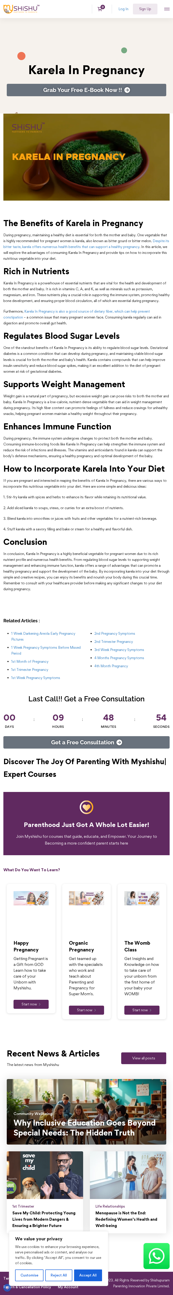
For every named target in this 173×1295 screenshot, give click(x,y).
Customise (29, 1275)
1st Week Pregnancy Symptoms (35, 678)
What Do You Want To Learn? (31, 869)
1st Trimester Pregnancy (29, 669)
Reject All (59, 1275)
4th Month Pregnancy (111, 666)
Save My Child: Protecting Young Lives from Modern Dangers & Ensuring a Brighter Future (43, 1219)
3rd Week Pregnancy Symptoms (119, 650)
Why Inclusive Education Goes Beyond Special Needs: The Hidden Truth (85, 1128)
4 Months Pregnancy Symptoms (119, 658)
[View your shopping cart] (101, 9)
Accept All (88, 1275)
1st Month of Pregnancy (29, 661)
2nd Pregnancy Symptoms (114, 633)
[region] (58, 1258)
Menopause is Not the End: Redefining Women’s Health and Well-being (126, 1219)
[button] (143, 1058)
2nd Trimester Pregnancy (113, 641)
